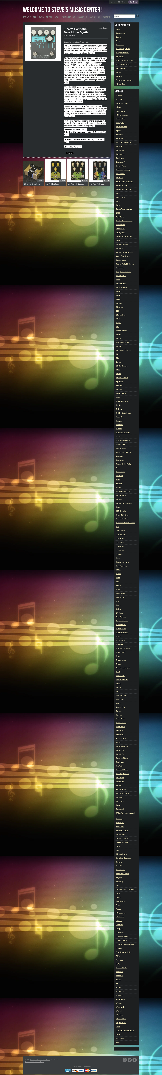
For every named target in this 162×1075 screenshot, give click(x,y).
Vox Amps (119, 995)
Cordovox (119, 248)
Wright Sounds (121, 1023)
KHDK (118, 570)
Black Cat (119, 178)
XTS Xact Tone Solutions (125, 1031)
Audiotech (119, 138)
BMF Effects (120, 197)
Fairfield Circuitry (122, 401)
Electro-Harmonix (69, 35)
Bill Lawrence (120, 174)
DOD (118, 319)
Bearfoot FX (120, 154)
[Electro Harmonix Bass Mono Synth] (43, 43)
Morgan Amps (121, 660)
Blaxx (118, 193)
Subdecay (119, 881)
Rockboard (120, 782)
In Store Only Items (123, 49)
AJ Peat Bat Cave (52, 184)
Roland (118, 805)
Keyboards (120, 57)
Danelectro (120, 268)
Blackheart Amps (122, 185)
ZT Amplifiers (120, 1038)
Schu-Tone (120, 827)
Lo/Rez (118, 609)
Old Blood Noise (121, 695)
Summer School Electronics (125, 889)
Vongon (118, 987)
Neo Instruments (122, 680)
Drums (118, 37)
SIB (117, 850)
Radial (118, 742)
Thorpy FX (119, 929)
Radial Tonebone (122, 746)
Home (41, 16)
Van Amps (119, 976)
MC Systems (120, 640)
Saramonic (120, 823)
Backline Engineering (123, 142)
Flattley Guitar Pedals (123, 413)
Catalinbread (120, 225)
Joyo (118, 558)
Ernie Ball (119, 385)
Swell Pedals (120, 901)
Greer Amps (120, 460)
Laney (118, 589)
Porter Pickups (121, 723)
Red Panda (120, 762)
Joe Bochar (120, 550)
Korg (117, 582)
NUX (117, 691)
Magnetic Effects (122, 621)
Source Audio (120, 870)
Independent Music (122, 53)
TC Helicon (120, 917)
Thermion (119, 925)
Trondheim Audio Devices (125, 944)
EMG (118, 370)
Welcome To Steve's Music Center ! (63, 10)
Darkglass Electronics (123, 272)
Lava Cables (120, 593)
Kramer (118, 585)
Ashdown (119, 134)
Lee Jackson (120, 597)
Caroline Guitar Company (124, 221)
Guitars (118, 41)
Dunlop (118, 334)
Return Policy (68, 16)
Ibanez (118, 507)
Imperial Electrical (122, 515)
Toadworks (120, 932)
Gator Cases (120, 444)
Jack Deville (120, 531)
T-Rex (118, 905)
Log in (113, 2)
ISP (117, 527)
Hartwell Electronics (123, 491)
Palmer (118, 711)
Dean (118, 280)
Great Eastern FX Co (123, 452)
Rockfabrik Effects (122, 793)
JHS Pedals (120, 542)
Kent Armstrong (121, 566)
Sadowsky (119, 819)
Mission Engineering (123, 648)
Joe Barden (120, 546)
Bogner (118, 201)
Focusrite (119, 417)
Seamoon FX (120, 834)
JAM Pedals (120, 538)
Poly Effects (120, 719)
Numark (119, 687)
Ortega (118, 703)
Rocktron (119, 797)
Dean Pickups (121, 283)
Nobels (118, 684)
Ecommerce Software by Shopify (34, 1062)
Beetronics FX (121, 162)
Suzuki (118, 897)
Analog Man (120, 123)
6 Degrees (119, 95)
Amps (118, 29)
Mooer (118, 656)
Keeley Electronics (122, 562)
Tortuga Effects (121, 940)
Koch (118, 578)
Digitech (119, 295)
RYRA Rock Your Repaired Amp (125, 814)
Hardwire (119, 483)
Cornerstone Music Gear (124, 252)
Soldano (119, 862)
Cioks (118, 240)
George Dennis (121, 448)
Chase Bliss (120, 229)
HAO (118, 480)
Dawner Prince (121, 276)
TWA (118, 964)
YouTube (125, 1060)
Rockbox (119, 785)
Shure (118, 846)
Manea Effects (121, 625)
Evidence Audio (121, 393)
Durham (119, 338)
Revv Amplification (122, 774)
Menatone (119, 644)
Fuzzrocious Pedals (123, 433)
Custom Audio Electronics (125, 264)
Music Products (122, 25)
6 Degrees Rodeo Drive (32, 184)
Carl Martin (120, 217)
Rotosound (120, 809)
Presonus (119, 731)
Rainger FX (120, 750)
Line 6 (118, 605)
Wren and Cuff (121, 1019)
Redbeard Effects (122, 770)
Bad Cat (119, 146)
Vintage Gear (120, 84)
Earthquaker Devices (123, 350)
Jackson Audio (121, 534)
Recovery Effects (122, 758)
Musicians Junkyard (123, 668)
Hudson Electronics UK (124, 503)
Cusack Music (121, 260)
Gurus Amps (120, 472)
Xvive (118, 1034)
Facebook (134, 1060)
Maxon (118, 636)
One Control (120, 699)
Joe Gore (119, 554)
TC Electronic (121, 913)
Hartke (118, 487)
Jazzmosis (82, 16)
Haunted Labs (121, 495)
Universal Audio (121, 968)
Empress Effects (122, 378)
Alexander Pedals (122, 103)
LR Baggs (119, 613)
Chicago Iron (120, 233)
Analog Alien (120, 119)
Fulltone (119, 429)
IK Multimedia (121, 511)
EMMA (118, 374)
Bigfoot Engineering (123, 170)
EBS (117, 358)
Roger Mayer (120, 801)
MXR (118, 672)
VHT (117, 983)
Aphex (118, 131)
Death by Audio (121, 287)
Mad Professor (121, 617)
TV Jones (119, 960)
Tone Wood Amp (121, 936)
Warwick (119, 1011)
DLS (117, 311)
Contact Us (95, 16)
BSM (118, 213)
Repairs (106, 16)
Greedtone (119, 456)
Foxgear (119, 421)
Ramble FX (120, 754)
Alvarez (118, 107)
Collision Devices (122, 244)
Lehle (118, 601)
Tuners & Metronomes (124, 80)
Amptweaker (120, 111)
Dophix (118, 323)
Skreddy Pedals (121, 854)
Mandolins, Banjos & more (125, 60)
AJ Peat (119, 99)
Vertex (118, 980)
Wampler (119, 1003)
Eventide (119, 389)
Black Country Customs (124, 182)
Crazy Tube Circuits (123, 256)
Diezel (118, 291)
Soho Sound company (123, 858)
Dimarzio (119, 303)
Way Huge (119, 1015)
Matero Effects (121, 629)
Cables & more (121, 33)
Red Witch (119, 766)
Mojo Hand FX (121, 652)
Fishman (119, 409)
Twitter (130, 1060)
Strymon (119, 878)
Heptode (119, 499)
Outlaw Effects (121, 707)
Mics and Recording (123, 64)
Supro (118, 893)
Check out (133, 2)
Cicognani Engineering (124, 236)
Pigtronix (119, 715)
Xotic (118, 1027)
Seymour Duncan (122, 838)
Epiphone (119, 382)
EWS (118, 397)
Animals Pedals (121, 127)
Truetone (119, 948)
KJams (118, 574)
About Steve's (52, 16)
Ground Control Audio (123, 464)
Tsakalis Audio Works (123, 952)
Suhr (117, 885)
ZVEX (118, 1042)
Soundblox (119, 866)
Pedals (118, 72)
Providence (120, 734)
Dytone (118, 346)
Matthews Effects (122, 633)
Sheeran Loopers (122, 842)
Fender (118, 405)
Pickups (119, 76)
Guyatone (119, 476)
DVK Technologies (122, 342)
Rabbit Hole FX (121, 738)
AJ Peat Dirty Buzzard (76, 184)
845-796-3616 (29, 16)
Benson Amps (121, 166)
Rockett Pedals (121, 789)
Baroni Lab (120, 150)
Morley (118, 664)
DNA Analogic (121, 315)
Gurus (118, 468)
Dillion (118, 299)
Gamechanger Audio (123, 440)
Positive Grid (120, 727)
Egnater (119, 362)
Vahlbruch (119, 972)
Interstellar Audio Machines (125, 523)
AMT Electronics (122, 115)
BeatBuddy (120, 158)
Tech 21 (119, 921)
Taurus (118, 909)
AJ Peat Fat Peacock (98, 184)
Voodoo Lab (120, 991)
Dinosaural (119, 307)
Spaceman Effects (122, 874)
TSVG (118, 956)
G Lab (118, 436)
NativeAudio (120, 676)
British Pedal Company (124, 209)
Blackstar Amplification (124, 189)
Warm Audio (120, 1007)
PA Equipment (121, 68)
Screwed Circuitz (122, 831)
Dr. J (117, 327)
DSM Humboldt (121, 331)
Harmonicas (120, 45)
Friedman (119, 425)
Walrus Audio (120, 999)
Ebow (118, 354)
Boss (118, 205)
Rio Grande (120, 778)
